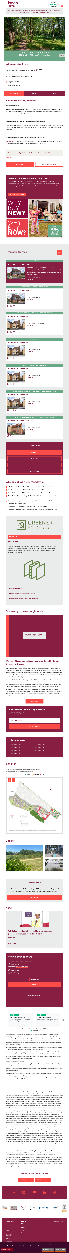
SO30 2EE (40, 70)
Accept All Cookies (48, 1249)
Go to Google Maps (34, 726)
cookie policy (36, 1246)
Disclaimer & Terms (9, 1224)
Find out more (34, 897)
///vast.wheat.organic (20, 73)
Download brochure (34, 465)
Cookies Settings (5, 1249)
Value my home (34, 471)
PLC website (23, 1227)
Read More (34, 701)
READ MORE (12, 944)
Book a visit (19, 164)
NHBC (22, 1230)
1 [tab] (33, 874)
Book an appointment (17, 194)
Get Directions (14, 964)
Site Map (8, 1238)
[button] (9, 780)
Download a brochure (49, 164)
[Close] (66, 1244)
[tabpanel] (34, 858)
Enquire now (35, 458)
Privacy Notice (9, 1228)
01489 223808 (35, 445)
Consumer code (24, 1233)
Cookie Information (8, 1231)
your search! (46, 12)
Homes (55, 93)
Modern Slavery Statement (9, 1235)
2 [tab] (36, 874)
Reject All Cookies (60, 1249)
